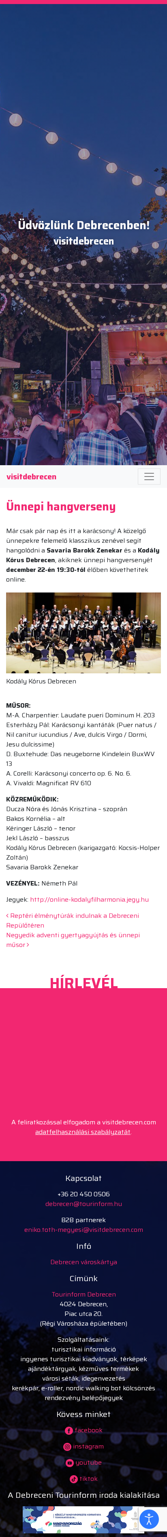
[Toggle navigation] (149, 476)
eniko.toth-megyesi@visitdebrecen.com (83, 1230)
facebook (88, 1430)
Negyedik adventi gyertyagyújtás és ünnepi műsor (73, 940)
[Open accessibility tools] (149, 1519)
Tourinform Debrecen (83, 1294)
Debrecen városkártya (83, 1262)
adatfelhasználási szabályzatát (83, 1132)
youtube (88, 1462)
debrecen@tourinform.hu (83, 1204)
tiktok (88, 1479)
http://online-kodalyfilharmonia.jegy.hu (89, 899)
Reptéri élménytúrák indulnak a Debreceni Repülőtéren (72, 920)
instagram (87, 1446)
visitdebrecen (31, 476)
